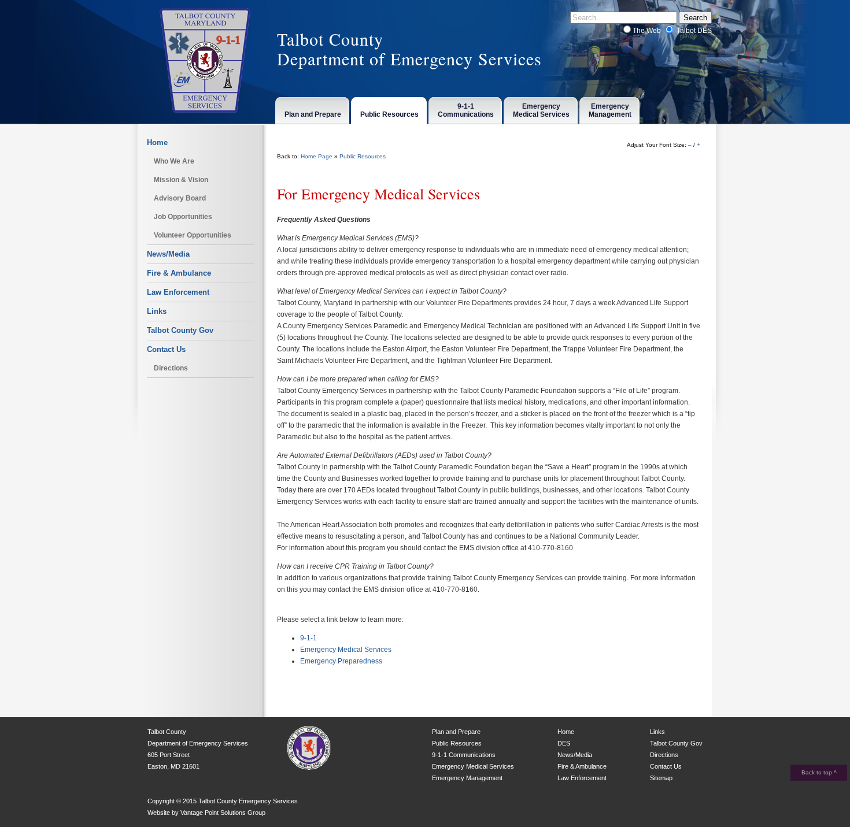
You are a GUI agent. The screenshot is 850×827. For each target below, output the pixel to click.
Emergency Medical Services (345, 650)
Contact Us (166, 349)
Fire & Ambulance (179, 273)
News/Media (168, 254)
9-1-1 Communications (464, 754)
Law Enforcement (178, 292)
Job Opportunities (183, 217)
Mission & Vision (181, 180)
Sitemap (661, 777)
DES (563, 743)
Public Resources (362, 156)
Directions (171, 368)
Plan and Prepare (456, 731)
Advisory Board (180, 198)
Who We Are (174, 161)
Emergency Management (467, 777)
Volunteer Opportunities (192, 235)
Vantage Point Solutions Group (222, 812)
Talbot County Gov (180, 330)
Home (157, 142)
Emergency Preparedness (341, 661)
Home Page (316, 156)
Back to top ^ (819, 772)
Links (157, 311)
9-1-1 (308, 638)
